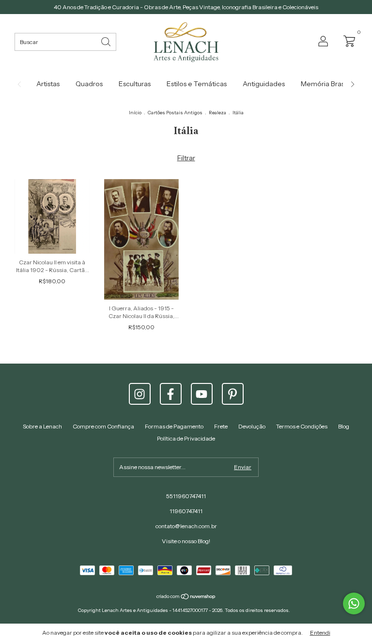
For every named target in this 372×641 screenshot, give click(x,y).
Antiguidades (264, 83)
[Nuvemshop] (186, 597)
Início (135, 112)
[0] (346, 40)
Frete (221, 426)
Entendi (320, 632)
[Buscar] (106, 41)
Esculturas (135, 83)
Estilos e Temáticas (197, 83)
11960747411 (186, 511)
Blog (343, 426)
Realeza (217, 112)
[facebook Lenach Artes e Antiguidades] (171, 394)
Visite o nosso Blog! (186, 541)
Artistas (48, 83)
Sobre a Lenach (42, 426)
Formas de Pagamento (174, 426)
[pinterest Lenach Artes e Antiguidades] (233, 394)
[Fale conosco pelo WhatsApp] (354, 603)
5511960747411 (186, 496)
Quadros (89, 83)
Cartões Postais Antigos (175, 112)
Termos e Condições (301, 426)
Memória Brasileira (330, 83)
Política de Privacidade (186, 438)
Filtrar (186, 157)
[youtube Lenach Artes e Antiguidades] (202, 394)
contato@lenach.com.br (186, 526)
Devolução (251, 426)
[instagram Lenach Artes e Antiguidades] (140, 394)
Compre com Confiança (103, 426)
